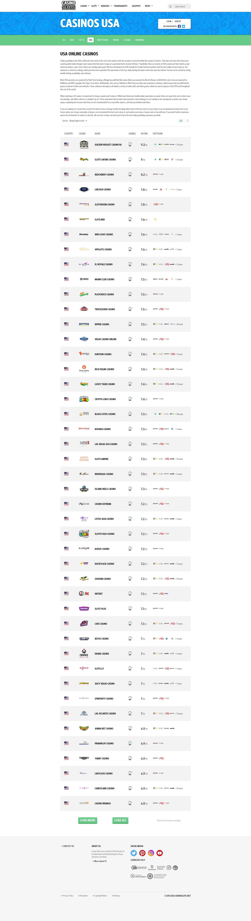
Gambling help (138, 860)
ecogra (127, 40)
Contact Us (68, 846)
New (72, 40)
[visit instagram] (151, 853)
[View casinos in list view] (180, 121)
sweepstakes (102, 40)
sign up (178, 21)
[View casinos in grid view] (187, 121)
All (64, 40)
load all (120, 820)
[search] (170, 6)
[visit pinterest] (142, 853)
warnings (139, 40)
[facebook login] (179, 26)
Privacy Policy (68, 895)
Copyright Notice (100, 895)
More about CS (100, 861)
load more (87, 820)
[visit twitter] (134, 853)
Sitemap (116, 895)
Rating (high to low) (77, 120)
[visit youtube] (159, 853)
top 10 (81, 40)
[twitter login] (183, 26)
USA (90, 40)
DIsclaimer (84, 895)
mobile (116, 40)
